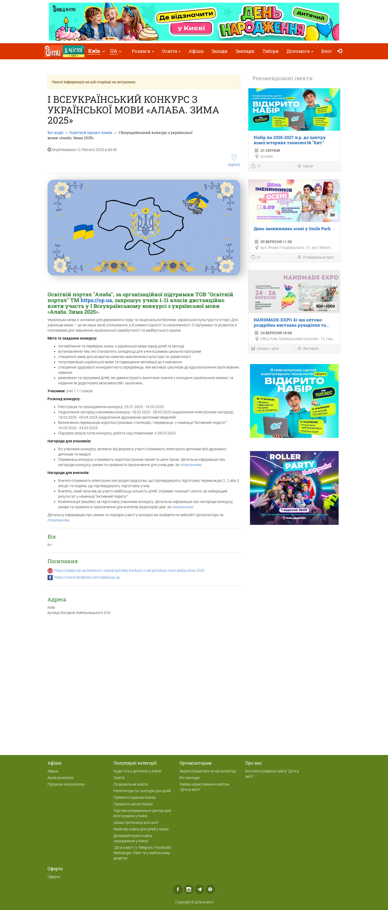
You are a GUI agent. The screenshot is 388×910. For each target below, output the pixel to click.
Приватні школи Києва (133, 804)
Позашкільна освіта (130, 784)
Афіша (196, 51)
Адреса (234, 164)
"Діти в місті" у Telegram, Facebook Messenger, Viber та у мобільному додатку (142, 852)
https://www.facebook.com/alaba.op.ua (87, 577)
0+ (259, 257)
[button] (96, 51)
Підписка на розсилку (66, 784)
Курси (308, 166)
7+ (259, 166)
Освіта (170, 51)
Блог (326, 51)
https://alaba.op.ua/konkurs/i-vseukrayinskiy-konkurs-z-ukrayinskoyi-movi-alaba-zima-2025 (129, 570)
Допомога (299, 51)
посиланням (190, 465)
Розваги (142, 51)
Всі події (55, 132)
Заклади (244, 51)
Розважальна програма (320, 257)
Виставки (311, 348)
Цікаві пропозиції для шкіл (135, 822)
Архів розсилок (61, 778)
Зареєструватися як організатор (207, 771)
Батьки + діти (268, 348)
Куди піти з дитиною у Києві (137, 771)
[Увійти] (341, 51)
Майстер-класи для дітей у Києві (141, 829)
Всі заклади (189, 778)
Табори (270, 51)
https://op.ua (96, 300)
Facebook (178, 889)
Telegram (199, 889)
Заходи (219, 51)
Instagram (188, 889)
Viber (210, 889)
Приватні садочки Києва (134, 797)
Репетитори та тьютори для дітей (142, 791)
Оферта (54, 877)
